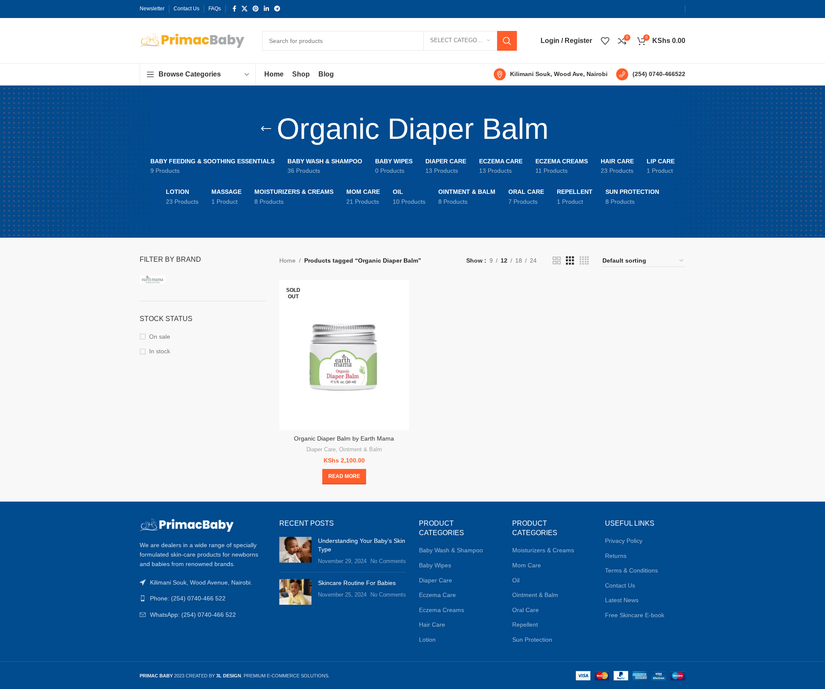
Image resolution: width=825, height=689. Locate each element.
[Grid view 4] (584, 260)
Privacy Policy (623, 540)
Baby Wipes (435, 565)
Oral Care (525, 609)
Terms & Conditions (631, 570)
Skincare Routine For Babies (357, 582)
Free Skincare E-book (634, 615)
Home (287, 260)
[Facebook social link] (234, 9)
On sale (159, 336)
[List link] (203, 598)
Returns (615, 555)
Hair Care (432, 624)
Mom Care (526, 565)
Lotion (427, 639)
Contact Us (620, 585)
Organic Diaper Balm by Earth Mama (344, 438)
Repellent (525, 624)
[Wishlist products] (605, 40)
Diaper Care (321, 449)
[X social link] (244, 9)
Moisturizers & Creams (543, 550)
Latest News (622, 600)
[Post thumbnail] (295, 551)
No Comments (388, 561)
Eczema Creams (441, 609)
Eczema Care (437, 594)
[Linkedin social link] (266, 9)
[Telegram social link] (277, 9)
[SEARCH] (507, 41)
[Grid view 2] (557, 260)
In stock (159, 351)
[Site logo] (192, 40)
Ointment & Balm (360, 449)
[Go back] (266, 129)
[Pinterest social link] (255, 9)
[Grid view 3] (570, 260)
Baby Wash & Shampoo (451, 550)
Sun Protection (532, 639)
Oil (515, 580)
